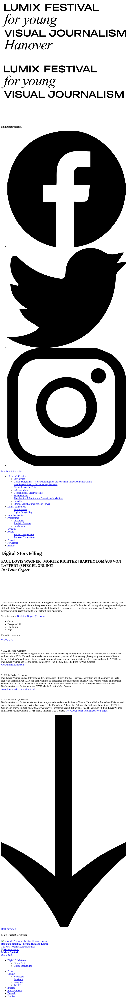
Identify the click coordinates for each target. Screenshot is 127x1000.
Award (10, 531)
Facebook (18, 979)
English (11, 996)
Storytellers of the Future (26, 487)
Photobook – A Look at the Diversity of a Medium (38, 498)
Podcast (11, 540)
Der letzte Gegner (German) (30, 616)
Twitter (17, 985)
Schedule (11, 529)
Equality (18, 501)
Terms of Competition (24, 537)
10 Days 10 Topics (16, 476)
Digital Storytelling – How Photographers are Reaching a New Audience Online (53, 481)
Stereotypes (19, 479)
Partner (10, 545)
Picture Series (20, 509)
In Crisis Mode (21, 490)
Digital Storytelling (23, 512)
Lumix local (19, 526)
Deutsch (11, 993)
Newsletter (12, 542)
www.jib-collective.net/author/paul (18, 689)
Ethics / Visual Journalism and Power (32, 504)
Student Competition (24, 534)
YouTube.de (7, 640)
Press (10, 971)
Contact (11, 974)
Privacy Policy (14, 990)
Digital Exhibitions (16, 506)
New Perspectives (16, 515)
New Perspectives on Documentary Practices (35, 484)
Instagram (18, 982)
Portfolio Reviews (22, 523)
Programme (13, 517)
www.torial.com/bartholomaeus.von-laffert (86, 710)
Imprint (11, 987)
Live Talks (19, 520)
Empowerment (21, 495)
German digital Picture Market (28, 492)
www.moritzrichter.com (12, 664)
